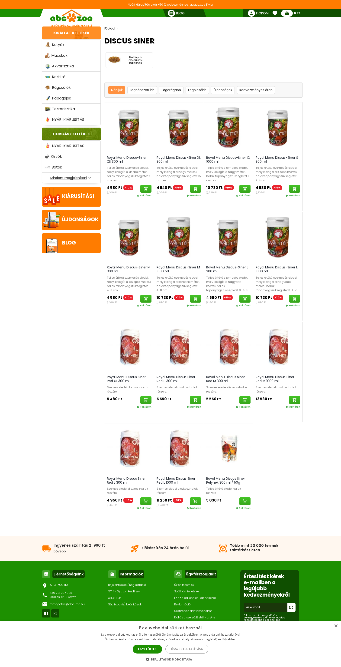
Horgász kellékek (71, 134)
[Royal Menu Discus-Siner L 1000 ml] (277, 237)
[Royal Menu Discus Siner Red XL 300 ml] (129, 347)
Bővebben (229, 639)
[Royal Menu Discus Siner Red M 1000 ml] (277, 347)
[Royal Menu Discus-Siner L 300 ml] (228, 237)
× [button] (336, 626)
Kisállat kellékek (71, 33)
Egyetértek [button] (147, 649)
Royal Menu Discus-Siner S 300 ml (277, 159)
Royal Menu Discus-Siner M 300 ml (128, 269)
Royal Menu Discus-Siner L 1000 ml (277, 269)
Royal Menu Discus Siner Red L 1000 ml (176, 480)
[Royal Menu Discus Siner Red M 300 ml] (228, 347)
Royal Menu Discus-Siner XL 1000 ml (228, 159)
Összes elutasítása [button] (187, 649)
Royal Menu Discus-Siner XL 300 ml (179, 159)
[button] (170, 659)
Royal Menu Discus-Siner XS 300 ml (127, 159)
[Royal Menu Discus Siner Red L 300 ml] (129, 448)
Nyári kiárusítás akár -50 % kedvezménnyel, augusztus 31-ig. (170, 5)
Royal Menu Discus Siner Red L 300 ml (126, 480)
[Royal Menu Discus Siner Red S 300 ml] (178, 347)
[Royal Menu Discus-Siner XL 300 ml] (178, 127)
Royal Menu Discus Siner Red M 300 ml (225, 379)
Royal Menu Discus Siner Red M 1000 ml (275, 379)
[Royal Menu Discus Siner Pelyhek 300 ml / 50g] (228, 448)
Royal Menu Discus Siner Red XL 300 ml (126, 379)
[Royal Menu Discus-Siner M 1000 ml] (178, 237)
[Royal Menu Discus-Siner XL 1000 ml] (228, 127)
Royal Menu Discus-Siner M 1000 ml (178, 269)
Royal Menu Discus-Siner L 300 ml (227, 269)
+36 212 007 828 (61, 593)
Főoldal (109, 28)
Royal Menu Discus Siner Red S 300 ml (176, 379)
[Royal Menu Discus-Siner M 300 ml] (129, 237)
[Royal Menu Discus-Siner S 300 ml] (277, 127)
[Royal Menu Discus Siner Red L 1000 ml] (178, 448)
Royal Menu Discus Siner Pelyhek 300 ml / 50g (225, 480)
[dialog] (170, 644)
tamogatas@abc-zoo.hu (67, 604)
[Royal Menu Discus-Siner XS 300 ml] (129, 127)
